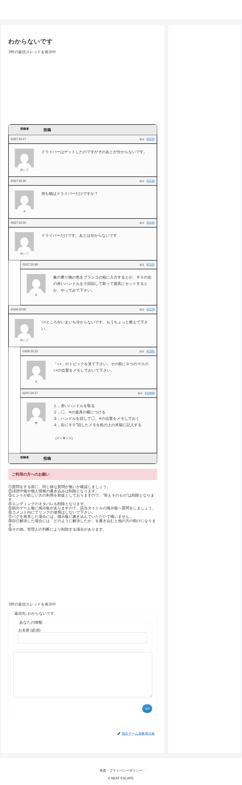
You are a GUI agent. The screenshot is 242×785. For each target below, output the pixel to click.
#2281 (151, 351)
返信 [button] (141, 139)
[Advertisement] (82, 91)
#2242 (151, 264)
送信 (147, 708)
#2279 (151, 309)
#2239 (151, 181)
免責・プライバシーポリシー (121, 770)
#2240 (151, 222)
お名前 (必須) (29, 630)
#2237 (151, 139)
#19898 (150, 393)
